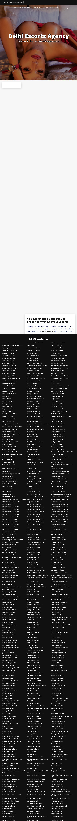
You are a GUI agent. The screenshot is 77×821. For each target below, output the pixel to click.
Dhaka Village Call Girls (58, 491)
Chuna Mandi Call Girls (9, 464)
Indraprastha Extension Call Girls (61, 617)
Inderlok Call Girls (7, 615)
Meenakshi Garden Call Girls (35, 782)
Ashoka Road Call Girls (33, 381)
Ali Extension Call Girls (9, 353)
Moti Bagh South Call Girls (35, 803)
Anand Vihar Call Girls (8, 363)
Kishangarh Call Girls (8, 711)
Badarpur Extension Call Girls (35, 396)
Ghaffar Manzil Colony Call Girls (11, 557)
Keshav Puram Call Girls (34, 683)
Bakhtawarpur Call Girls (34, 404)
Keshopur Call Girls (57, 683)
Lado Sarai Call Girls (33, 721)
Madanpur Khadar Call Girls (10, 736)
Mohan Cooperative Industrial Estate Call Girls (62, 795)
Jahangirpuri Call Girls (33, 625)
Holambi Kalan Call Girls (34, 607)
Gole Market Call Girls (8, 565)
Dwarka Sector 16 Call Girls (10, 512)
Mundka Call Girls (7, 811)
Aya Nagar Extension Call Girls (60, 386)
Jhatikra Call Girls (32, 643)
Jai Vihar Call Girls (7, 627)
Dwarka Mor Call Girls (8, 504)
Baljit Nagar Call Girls (8, 409)
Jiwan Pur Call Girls (56, 645)
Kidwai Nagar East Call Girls (59, 698)
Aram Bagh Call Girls (8, 371)
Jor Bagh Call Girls (56, 650)
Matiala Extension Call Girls (10, 768)
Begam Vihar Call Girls (33, 419)
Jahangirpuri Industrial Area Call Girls (62, 625)
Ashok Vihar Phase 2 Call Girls (11, 378)
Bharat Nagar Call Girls (58, 429)
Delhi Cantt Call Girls (8, 486)
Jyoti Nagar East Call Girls (58, 653)
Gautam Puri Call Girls (8, 555)
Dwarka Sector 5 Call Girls (59, 527)
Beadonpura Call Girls (8, 419)
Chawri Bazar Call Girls (33, 454)
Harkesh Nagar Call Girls (9, 599)
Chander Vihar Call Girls (58, 449)
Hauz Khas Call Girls (33, 602)
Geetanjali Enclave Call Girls (59, 555)
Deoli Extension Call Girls (58, 486)
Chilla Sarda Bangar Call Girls (60, 457)
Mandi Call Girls (31, 751)
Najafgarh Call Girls (8, 816)
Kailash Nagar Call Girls (58, 658)
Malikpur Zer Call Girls (33, 746)
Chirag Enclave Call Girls (34, 459)
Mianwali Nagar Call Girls (9, 787)
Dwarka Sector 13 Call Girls (10, 509)
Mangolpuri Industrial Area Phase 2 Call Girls (37, 760)
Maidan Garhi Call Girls (33, 741)
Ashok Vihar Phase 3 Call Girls (36, 378)
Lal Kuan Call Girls (56, 724)
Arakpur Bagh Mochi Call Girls (60, 368)
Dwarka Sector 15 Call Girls (59, 509)
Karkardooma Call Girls (9, 678)
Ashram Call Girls (56, 381)
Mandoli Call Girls (32, 754)
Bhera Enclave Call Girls (58, 432)
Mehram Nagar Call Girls (34, 784)
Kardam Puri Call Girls (57, 675)
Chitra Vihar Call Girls (57, 459)
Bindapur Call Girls (32, 437)
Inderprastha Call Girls (33, 615)
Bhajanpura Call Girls (33, 426)
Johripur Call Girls (7, 650)
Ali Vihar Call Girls (32, 353)
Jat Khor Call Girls (7, 637)
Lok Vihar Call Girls (8, 734)
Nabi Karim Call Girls (33, 814)
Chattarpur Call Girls (33, 452)
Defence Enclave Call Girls (59, 481)
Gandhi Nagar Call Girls (58, 545)
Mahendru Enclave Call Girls (10, 739)
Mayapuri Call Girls (56, 768)
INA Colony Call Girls (8, 612)
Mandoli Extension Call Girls (59, 754)
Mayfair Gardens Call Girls (59, 771)
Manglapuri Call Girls (8, 756)
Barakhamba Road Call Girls (59, 411)
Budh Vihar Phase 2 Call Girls (35, 442)
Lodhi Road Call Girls (33, 731)
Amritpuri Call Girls (32, 358)
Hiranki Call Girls (7, 607)
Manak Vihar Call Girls (57, 749)
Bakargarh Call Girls (8, 404)
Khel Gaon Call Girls (8, 693)
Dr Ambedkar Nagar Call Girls (11, 502)
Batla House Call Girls (57, 414)
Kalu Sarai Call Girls (8, 665)
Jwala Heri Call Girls (8, 653)
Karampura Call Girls (8, 675)
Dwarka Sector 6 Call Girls (10, 529)
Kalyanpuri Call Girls (57, 665)
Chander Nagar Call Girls (34, 449)
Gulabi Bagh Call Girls (8, 584)
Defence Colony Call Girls (34, 481)
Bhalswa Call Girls (56, 426)
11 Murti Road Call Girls (9, 343)
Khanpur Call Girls (56, 688)
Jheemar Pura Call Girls (58, 643)
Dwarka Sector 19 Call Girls (35, 517)
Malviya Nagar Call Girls (9, 749)
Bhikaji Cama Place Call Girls (11, 434)
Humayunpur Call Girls (33, 610)
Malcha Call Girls (56, 744)
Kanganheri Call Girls (57, 668)
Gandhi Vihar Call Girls (8, 547)
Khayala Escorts (48, 331)
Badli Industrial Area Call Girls (35, 399)
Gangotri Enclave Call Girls (10, 550)
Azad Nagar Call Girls (8, 388)
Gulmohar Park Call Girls (58, 584)
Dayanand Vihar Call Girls (9, 481)
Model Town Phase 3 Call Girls (11, 794)
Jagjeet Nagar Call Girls (58, 622)
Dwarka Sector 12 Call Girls (35, 507)
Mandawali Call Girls (8, 751)
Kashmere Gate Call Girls (58, 678)
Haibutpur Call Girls (32, 589)
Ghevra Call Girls (7, 560)
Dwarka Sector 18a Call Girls (59, 514)
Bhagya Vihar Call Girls (58, 424)
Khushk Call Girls (7, 698)
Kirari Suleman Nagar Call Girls (36, 706)
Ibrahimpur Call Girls (57, 610)
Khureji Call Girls (56, 696)
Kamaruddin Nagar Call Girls (10, 668)
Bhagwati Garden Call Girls (10, 424)
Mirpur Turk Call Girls (8, 789)
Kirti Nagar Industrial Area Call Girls (37, 708)
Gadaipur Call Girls (56, 542)
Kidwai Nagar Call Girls (33, 698)
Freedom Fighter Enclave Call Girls (12, 540)
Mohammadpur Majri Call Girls (36, 794)
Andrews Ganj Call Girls (9, 366)
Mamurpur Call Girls (33, 749)
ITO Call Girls (31, 620)
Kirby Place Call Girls (57, 706)
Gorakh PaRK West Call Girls (35, 567)
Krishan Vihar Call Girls (9, 716)
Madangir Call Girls (32, 734)
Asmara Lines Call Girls (34, 383)
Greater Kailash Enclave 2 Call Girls (61, 575)
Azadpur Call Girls (7, 391)
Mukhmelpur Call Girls (8, 808)
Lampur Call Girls (7, 726)
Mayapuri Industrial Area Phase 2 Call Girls (38, 771)
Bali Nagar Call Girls (57, 406)
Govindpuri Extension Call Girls (36, 570)
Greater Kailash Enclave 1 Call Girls (37, 575)
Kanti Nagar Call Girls (33, 670)
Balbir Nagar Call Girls (33, 406)
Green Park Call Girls (8, 578)
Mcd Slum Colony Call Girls (59, 779)
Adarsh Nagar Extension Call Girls (12, 345)
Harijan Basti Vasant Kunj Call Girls (61, 597)
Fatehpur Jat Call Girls (57, 537)
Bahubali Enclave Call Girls (35, 401)
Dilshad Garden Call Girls (34, 499)
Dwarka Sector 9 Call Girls (10, 532)
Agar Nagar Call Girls (8, 348)
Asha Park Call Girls (57, 373)
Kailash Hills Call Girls (33, 658)
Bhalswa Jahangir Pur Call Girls (36, 429)
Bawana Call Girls (7, 416)
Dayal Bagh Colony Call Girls (35, 479)
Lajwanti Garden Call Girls (10, 724)
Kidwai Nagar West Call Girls (10, 701)
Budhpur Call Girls (56, 442)
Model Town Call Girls (9, 792)
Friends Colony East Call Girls (11, 542)
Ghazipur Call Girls (56, 557)
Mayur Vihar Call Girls (8, 775)
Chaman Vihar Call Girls (9, 447)
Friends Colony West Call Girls (36, 542)
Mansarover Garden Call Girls (35, 763)
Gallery (56, 8)
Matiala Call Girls (56, 766)
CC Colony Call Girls (57, 444)
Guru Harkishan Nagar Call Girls (60, 587)
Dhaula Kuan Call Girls (9, 496)
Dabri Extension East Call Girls (60, 471)
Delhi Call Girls (25, 8)
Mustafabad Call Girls (8, 814)
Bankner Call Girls (7, 411)
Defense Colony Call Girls (10, 484)
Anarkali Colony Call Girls (34, 363)
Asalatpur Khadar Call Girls (35, 373)
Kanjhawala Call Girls (8, 670)
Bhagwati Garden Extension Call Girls (38, 424)
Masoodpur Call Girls (8, 766)
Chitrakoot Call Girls (8, 462)
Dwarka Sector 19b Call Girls (59, 517)
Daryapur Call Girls (32, 476)
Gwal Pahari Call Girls (8, 589)
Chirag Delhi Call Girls (8, 459)
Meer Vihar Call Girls (57, 782)
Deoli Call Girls (31, 486)
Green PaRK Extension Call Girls (36, 578)
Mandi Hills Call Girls (57, 751)
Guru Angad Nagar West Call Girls (37, 587)
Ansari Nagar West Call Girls (10, 368)
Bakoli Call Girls (7, 406)
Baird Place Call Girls (57, 401)
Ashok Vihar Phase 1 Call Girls (60, 376)
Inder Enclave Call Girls (33, 612)
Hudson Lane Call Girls (9, 610)
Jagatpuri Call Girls (32, 622)
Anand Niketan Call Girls (34, 361)
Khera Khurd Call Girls (57, 693)
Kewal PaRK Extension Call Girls (36, 686)
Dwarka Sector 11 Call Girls (10, 507)
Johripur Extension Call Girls (35, 650)
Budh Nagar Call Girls (57, 439)
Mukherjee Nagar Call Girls (59, 806)
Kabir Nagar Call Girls (33, 655)
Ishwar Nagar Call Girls (9, 620)
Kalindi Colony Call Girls (9, 663)
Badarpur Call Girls (8, 396)
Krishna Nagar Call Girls (34, 716)
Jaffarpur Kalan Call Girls (58, 620)
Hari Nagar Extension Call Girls (11, 597)
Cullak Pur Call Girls (57, 469)
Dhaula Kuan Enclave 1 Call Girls (36, 496)
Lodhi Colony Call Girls (58, 729)
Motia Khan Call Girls (8, 806)
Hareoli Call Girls (56, 592)
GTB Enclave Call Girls (9, 582)
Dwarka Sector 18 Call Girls (35, 514)
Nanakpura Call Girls (57, 816)
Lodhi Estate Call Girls (8, 731)
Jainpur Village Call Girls (58, 627)
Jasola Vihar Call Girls (57, 635)
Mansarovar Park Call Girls (10, 763)
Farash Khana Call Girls (9, 534)
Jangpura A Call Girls (8, 632)
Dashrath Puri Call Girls (9, 479)
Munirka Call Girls (56, 811)
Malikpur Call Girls (7, 746)
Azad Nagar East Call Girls (34, 388)
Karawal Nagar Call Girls (34, 675)
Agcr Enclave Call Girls (33, 348)
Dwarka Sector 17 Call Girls (10, 514)
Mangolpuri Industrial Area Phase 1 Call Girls (13, 760)
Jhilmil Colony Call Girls (9, 645)
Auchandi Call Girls (7, 386)
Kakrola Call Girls (56, 660)
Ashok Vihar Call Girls (33, 376)
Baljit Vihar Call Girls (33, 409)
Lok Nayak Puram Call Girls (59, 731)
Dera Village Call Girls (33, 489)
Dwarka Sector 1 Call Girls (34, 504)
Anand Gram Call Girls (57, 358)
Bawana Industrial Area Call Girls (61, 416)
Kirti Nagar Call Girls (8, 708)
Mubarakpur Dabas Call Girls (35, 806)
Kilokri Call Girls (31, 701)
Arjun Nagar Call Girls (57, 371)
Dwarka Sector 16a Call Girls (35, 512)
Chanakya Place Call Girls (34, 447)
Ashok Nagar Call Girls (9, 376)
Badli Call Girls (6, 399)
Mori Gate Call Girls (32, 801)
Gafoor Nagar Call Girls (9, 545)
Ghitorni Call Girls (32, 560)
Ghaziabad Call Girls (33, 557)
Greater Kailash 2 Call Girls (10, 575)
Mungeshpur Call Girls (33, 811)
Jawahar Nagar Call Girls (9, 640)
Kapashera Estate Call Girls (35, 673)
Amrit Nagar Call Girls (8, 358)
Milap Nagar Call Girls (57, 787)
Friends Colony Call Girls (58, 540)
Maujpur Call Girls (32, 768)
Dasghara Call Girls (57, 476)
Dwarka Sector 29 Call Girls (59, 524)
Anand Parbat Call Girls (58, 361)
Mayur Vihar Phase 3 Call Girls (36, 779)
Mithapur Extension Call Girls (59, 789)
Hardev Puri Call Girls (33, 592)
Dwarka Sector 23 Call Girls (35, 522)
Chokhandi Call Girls (57, 462)
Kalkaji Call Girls (56, 663)
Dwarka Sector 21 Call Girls (59, 519)
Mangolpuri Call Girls (57, 756)
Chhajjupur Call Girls (57, 454)
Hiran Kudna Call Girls (57, 604)
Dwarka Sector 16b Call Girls (59, 512)
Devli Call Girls (6, 491)
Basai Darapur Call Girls (9, 414)
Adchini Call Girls (32, 345)
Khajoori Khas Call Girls (58, 686)
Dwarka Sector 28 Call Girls (35, 524)
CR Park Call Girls (32, 469)
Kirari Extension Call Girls (9, 706)
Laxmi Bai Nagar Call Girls (34, 726)
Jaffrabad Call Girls (7, 622)
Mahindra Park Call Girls (34, 739)
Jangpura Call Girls (56, 630)
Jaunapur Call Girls (32, 637)
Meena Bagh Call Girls (9, 782)
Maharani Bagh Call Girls (34, 736)
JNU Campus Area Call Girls (59, 648)
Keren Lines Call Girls (8, 683)
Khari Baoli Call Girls (33, 691)
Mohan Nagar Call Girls (34, 798)
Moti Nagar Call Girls (57, 803)
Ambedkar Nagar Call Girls (59, 356)
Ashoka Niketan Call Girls (9, 381)
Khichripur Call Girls (8, 696)
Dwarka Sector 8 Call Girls (59, 529)
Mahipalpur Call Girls (57, 739)
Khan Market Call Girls (33, 688)
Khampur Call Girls (7, 688)
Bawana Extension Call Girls (35, 416)
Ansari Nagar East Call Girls (59, 366)
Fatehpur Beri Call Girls (34, 537)
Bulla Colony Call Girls (8, 444)
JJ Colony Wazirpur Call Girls (35, 648)
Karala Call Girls (56, 673)
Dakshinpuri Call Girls (33, 474)
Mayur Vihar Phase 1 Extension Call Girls (61, 776)
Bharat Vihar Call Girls (8, 432)
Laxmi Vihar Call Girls (8, 729)
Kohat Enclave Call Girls (34, 711)
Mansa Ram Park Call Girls (59, 759)
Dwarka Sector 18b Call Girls (11, 517)
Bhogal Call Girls (32, 434)
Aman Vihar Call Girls (8, 356)
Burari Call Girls (31, 444)
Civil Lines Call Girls (32, 464)
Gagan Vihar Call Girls (33, 545)
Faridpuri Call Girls (56, 534)
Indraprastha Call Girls (9, 617)
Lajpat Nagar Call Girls (58, 721)
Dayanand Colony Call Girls (59, 479)
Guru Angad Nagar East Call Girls (12, 587)
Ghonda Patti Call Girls (58, 560)
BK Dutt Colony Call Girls (58, 437)
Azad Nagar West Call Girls (59, 388)
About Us (36, 8)
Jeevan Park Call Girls (33, 640)
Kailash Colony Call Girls (9, 658)
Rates (15, 14)
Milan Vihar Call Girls (33, 787)
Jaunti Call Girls (55, 637)
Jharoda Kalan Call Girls (9, 643)
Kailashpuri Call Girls (8, 660)
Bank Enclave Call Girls (58, 409)
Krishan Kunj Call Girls (57, 713)
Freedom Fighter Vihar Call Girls (36, 540)
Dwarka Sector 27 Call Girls (10, 524)
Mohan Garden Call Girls (9, 798)
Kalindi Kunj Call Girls (33, 663)
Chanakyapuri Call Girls (58, 447)
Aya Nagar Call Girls (33, 386)
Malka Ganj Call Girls (57, 746)
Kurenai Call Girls (56, 718)
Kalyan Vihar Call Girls (33, 665)
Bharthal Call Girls (32, 432)
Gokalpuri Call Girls (56, 562)
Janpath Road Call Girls (9, 635)
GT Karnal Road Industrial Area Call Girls (61, 578)
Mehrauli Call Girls (56, 784)
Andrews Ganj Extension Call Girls (37, 366)
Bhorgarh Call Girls (56, 434)
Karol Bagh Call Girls (33, 678)
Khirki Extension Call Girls (34, 696)
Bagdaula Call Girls (56, 399)
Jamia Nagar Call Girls (8, 630)
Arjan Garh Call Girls (33, 371)
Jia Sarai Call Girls (32, 645)
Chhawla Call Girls (32, 457)
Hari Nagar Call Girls (33, 594)
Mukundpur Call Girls (57, 808)
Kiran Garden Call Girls (9, 703)
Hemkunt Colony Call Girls (34, 604)
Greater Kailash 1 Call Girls (59, 572)
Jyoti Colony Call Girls (33, 653)
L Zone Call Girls (7, 721)
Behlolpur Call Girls (8, 421)
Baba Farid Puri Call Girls (9, 394)
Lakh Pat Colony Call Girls (34, 724)
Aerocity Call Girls (56, 345)
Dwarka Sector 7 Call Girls (34, 529)
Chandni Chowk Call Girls (9, 452)
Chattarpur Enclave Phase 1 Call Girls (62, 452)
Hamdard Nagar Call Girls (58, 589)
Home (15, 8)
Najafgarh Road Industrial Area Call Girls (37, 817)
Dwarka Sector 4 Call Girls (34, 527)
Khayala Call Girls (56, 691)
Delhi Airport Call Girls (33, 484)
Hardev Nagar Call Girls (9, 592)
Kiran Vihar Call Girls (33, 703)
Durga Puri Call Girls (33, 502)
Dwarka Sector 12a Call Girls (59, 507)
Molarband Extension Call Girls (60, 798)
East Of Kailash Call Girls (34, 532)
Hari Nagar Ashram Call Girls (59, 594)
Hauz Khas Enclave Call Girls (59, 602)
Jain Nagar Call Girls (33, 627)
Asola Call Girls (55, 383)
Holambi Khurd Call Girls (58, 607)
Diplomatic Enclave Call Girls (59, 499)
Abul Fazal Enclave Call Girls (35, 343)
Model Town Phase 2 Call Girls (60, 792)
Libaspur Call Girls (32, 729)
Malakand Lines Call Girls (34, 744)
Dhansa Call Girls (7, 494)
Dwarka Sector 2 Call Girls (10, 519)
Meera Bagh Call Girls (8, 784)
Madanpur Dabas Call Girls (59, 734)
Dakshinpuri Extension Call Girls (60, 474)
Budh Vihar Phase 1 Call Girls (11, 442)
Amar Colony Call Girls (33, 356)
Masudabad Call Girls (33, 766)
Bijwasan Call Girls (7, 437)
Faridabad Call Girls (32, 534)
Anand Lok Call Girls (8, 361)
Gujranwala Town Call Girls (59, 582)
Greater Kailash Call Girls (34, 572)
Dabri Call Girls (6, 471)
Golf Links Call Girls (32, 565)
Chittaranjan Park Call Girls (35, 462)
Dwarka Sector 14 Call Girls (35, 509)
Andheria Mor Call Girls (58, 363)
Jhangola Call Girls (56, 640)
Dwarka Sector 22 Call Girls (10, 522)
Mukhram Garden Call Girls (35, 808)
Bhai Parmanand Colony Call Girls (12, 426)
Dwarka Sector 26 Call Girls (59, 522)
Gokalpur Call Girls (32, 562)
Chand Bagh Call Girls (8, 449)
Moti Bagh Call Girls (57, 801)
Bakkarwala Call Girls (57, 404)
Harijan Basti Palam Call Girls (35, 597)
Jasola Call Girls (31, 635)
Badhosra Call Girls (57, 396)
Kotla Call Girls (6, 713)
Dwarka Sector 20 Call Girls (35, 519)
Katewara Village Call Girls (10, 680)
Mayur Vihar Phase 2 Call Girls (11, 779)
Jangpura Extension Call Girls (59, 632)
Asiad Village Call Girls (8, 383)
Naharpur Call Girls (56, 814)
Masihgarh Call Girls (57, 763)
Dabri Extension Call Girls (34, 471)
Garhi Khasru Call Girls (9, 552)
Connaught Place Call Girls (10, 469)
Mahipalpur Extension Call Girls (11, 741)
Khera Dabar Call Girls (33, 693)
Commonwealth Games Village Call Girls (61, 465)
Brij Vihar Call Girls (7, 439)
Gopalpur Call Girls (56, 565)
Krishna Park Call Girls (8, 718)
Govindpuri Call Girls (8, 570)
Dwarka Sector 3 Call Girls (10, 527)
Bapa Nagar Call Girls (33, 411)
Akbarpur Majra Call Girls (9, 350)
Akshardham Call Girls (33, 350)
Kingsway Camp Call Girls (58, 701)
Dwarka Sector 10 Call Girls (59, 504)
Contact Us (47, 8)
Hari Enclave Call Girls (8, 594)
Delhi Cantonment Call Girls (59, 484)
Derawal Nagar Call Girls (58, 489)
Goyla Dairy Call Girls (57, 570)
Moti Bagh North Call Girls (10, 803)
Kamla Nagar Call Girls (33, 668)
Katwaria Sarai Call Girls (34, 680)
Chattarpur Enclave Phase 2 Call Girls (13, 454)
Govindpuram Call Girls (58, 567)
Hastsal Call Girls (7, 602)
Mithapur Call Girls (32, 789)
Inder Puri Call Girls (57, 612)
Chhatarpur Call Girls (8, 457)
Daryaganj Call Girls (8, 476)
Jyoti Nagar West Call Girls (10, 655)
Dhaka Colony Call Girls (34, 491)
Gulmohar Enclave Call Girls (35, 584)
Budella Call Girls (32, 439)
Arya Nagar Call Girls (8, 373)
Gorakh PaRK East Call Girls (10, 567)
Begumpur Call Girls (57, 419)
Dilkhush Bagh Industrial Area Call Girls (14, 499)
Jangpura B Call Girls (33, 632)
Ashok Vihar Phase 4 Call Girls (60, 378)
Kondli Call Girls (55, 711)
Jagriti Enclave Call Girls (9, 625)
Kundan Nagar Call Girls (34, 718)
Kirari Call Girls (55, 703)
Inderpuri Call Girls (56, 615)
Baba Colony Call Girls (58, 391)
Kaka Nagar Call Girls (33, 660)
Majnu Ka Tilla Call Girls (9, 744)
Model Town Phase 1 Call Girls (36, 792)
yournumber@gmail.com (15, 2)
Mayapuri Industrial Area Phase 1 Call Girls (13, 771)
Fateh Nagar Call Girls (8, 537)
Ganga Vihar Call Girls (57, 547)
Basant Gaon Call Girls (33, 414)
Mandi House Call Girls (9, 754)
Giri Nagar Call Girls (8, 562)
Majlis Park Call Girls (57, 741)
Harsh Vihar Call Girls (33, 599)
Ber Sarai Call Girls (56, 421)
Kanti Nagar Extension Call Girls (60, 670)
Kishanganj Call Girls (57, 708)
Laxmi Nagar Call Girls (58, 726)
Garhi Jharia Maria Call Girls (59, 550)
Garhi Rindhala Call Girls (34, 552)
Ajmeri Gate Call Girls (57, 348)
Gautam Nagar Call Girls (58, 552)
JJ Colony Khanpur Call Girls (10, 648)
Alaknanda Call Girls (57, 350)
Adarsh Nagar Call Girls (58, 343)
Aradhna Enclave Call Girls (34, 368)
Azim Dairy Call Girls (33, 391)
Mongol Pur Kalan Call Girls (10, 801)
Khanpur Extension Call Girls (10, 691)
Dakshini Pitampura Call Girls (11, 474)
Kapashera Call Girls (8, 673)
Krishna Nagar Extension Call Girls (61, 716)
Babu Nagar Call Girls (57, 394)
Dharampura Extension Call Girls (61, 494)
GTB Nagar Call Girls (33, 582)
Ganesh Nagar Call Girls (34, 547)
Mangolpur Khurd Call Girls (35, 756)
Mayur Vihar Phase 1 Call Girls (36, 775)
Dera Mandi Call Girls (8, 489)
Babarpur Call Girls (32, 394)
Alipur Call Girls (55, 353)
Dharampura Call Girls (33, 494)
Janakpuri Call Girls (32, 630)
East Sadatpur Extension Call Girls (61, 532)
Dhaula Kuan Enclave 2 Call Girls (61, 496)
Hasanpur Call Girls (57, 599)
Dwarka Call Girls (56, 502)
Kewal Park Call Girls (8, 686)
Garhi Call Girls (31, 550)
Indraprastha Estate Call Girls (35, 617)
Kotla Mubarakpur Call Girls (35, 713)
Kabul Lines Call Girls (57, 655)
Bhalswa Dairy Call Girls (9, 429)
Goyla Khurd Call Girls (8, 572)
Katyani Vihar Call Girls (58, 680)
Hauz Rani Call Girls (8, 604)
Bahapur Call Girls (7, 401)
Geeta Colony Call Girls (34, 555)
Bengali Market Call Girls (34, 421)
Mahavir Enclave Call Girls (59, 736)
